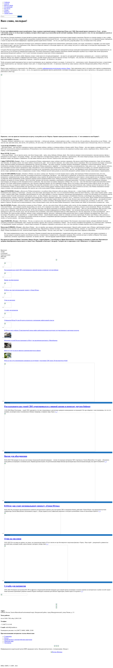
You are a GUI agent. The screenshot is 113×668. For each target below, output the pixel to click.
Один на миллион (9, 300)
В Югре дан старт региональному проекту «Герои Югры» (21, 290)
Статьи (6, 10)
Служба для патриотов (11, 310)
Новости (6, 11)
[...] (56, 412)
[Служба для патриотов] (7, 307)
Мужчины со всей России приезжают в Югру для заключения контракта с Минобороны (30, 340)
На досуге (7, 8)
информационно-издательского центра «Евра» (56, 68)
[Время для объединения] (7, 277)
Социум (6, 4)
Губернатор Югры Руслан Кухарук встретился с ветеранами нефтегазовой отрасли (29, 320)
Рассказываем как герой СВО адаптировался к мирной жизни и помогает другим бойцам (31, 270)
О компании (8, 636)
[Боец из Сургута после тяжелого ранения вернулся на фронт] (7, 347)
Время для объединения (11, 280)
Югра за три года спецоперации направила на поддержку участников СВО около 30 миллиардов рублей (35, 360)
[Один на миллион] (7, 297)
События (7, 2)
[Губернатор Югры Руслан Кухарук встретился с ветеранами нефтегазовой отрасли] (7, 317)
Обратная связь (8, 641)
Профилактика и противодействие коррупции (18, 639)
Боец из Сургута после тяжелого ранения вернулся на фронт (22, 350)
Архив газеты (8, 13)
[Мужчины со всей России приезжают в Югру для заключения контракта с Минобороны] (7, 337)
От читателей (8, 7)
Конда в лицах (8, 5)
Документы (7, 643)
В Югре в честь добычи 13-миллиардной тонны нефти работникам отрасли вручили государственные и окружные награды (41, 330)
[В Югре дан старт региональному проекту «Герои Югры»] (7, 287)
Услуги (6, 638)
